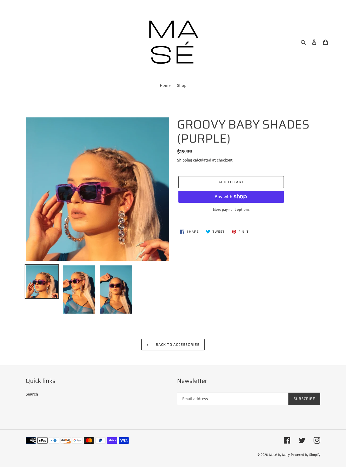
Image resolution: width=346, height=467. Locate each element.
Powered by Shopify (305, 455)
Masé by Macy (279, 455)
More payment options (231, 210)
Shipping (184, 160)
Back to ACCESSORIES (177, 344)
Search (32, 394)
